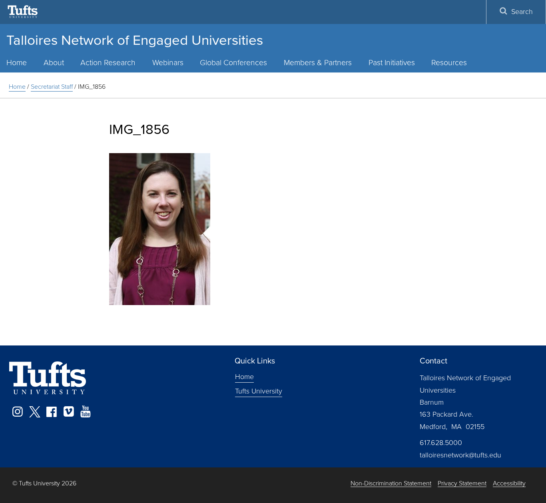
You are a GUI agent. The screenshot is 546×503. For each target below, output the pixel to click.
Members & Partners (318, 62)
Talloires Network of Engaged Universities (134, 40)
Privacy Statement (462, 483)
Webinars (167, 62)
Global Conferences (233, 62)
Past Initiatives (392, 62)
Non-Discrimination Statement (391, 483)
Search (522, 11)
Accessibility (509, 483)
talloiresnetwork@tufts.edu (460, 455)
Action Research (108, 62)
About (54, 62)
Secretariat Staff (52, 86)
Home (17, 86)
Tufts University (258, 391)
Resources (449, 62)
